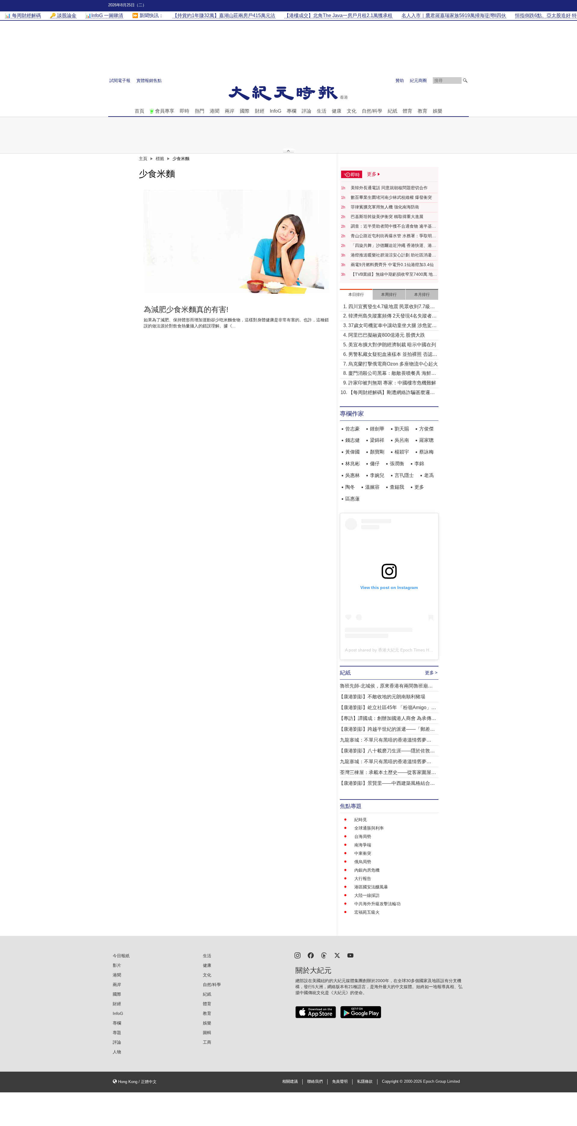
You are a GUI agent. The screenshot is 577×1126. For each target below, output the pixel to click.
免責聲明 (340, 1081)
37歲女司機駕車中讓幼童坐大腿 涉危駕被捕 (392, 326)
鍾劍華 (377, 428)
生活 (321, 111)
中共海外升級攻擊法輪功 (377, 903)
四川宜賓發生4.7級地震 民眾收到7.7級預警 (391, 307)
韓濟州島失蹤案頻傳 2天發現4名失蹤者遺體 (392, 316)
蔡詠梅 (426, 451)
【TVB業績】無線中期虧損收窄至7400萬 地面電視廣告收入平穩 (394, 274)
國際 (244, 111)
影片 (117, 965)
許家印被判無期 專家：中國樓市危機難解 (392, 382)
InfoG (275, 111)
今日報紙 (121, 955)
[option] (236, 242)
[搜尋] (465, 80)
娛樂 (437, 111)
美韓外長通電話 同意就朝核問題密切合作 (389, 187)
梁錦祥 (377, 440)
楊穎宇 (402, 451)
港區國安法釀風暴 (371, 887)
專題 (117, 1032)
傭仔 (375, 463)
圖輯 (207, 1032)
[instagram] (297, 955)
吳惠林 (352, 475)
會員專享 (164, 111)
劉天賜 (402, 428)
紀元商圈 (418, 80)
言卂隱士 (404, 475)
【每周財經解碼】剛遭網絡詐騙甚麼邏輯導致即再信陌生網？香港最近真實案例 (391, 393)
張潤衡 (397, 463)
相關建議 (290, 1081)
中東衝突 (362, 853)
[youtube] (350, 955)
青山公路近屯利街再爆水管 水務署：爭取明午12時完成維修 (393, 236)
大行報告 (362, 878)
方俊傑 (426, 428)
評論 (306, 111)
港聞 (214, 111)
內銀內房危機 (367, 870)
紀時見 (360, 819)
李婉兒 (377, 475)
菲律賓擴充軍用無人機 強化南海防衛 (385, 207)
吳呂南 (402, 440)
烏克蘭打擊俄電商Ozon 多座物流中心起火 (393, 363)
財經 (259, 111)
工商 (207, 1042)
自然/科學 (372, 111)
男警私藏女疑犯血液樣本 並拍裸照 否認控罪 (392, 355)
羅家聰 (426, 440)
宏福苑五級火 (367, 912)
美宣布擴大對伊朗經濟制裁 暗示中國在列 (392, 344)
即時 (184, 111)
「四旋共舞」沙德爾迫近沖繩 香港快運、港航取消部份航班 (393, 245)
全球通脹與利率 (369, 828)
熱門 (199, 111)
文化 (351, 111)
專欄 (291, 111)
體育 (407, 111)
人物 (117, 1051)
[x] (337, 955)
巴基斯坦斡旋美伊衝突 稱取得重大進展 (387, 216)
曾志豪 (352, 428)
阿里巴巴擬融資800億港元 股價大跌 (386, 335)
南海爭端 (362, 844)
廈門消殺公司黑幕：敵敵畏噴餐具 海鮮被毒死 (392, 374)
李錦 (419, 463)
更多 (419, 487)
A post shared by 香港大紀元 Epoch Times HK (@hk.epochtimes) (406, 650)
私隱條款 (365, 1081)
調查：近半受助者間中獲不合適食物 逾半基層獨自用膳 (393, 226)
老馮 (429, 475)
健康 (336, 111)
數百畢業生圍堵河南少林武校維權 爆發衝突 (391, 197)
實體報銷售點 (149, 80)
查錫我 (397, 487)
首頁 (139, 111)
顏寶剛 (377, 451)
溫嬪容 (372, 487)
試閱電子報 (119, 80)
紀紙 (392, 111)
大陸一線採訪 (367, 895)
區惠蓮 (352, 498)
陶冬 (350, 487)
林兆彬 (352, 463)
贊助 (399, 80)
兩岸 (229, 111)
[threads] (323, 955)
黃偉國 (352, 451)
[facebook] (310, 955)
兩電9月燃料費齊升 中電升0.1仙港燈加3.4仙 (392, 264)
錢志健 (352, 440)
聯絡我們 (315, 1081)
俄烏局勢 (362, 861)
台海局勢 (362, 836)
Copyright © (393, 1081)
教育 (422, 111)
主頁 (143, 158)
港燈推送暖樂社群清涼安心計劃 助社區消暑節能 (393, 255)
